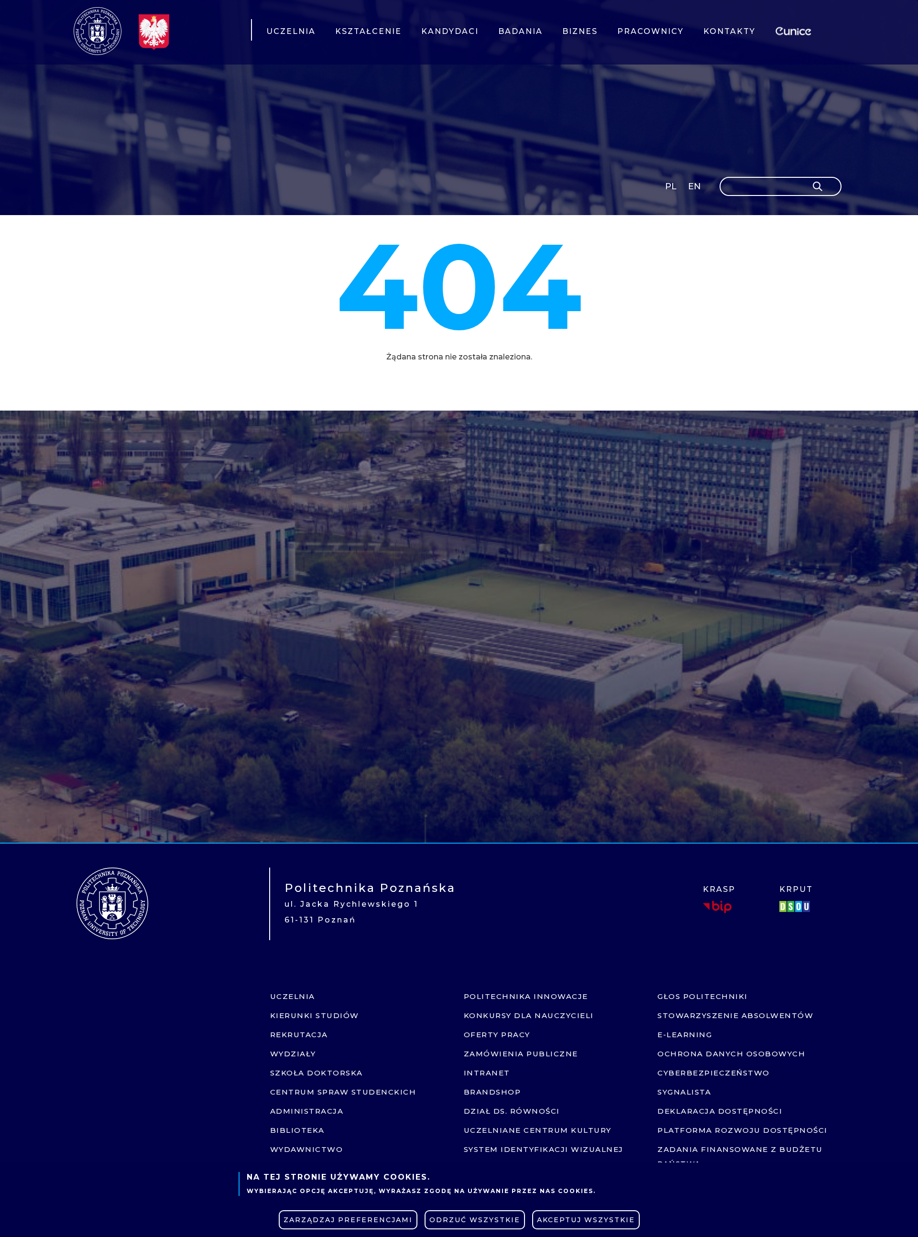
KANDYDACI (450, 31)
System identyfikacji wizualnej (543, 1149)
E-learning (684, 1034)
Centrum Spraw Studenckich (343, 1091)
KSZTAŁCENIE (368, 31)
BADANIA (520, 31)
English (695, 188)
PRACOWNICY (650, 31)
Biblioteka (297, 1130)
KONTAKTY (729, 31)
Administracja (307, 1111)
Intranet (487, 1072)
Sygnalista (684, 1091)
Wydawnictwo (306, 1149)
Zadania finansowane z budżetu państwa (740, 1156)
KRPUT (796, 889)
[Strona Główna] (97, 31)
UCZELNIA (291, 31)
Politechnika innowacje (526, 996)
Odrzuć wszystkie (474, 1219)
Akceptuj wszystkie (586, 1219)
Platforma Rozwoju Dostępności (742, 1130)
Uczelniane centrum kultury (538, 1130)
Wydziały (293, 1053)
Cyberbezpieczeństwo (713, 1072)
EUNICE (795, 30)
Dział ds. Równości (512, 1111)
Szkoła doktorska (316, 1072)
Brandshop (492, 1091)
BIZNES (580, 31)
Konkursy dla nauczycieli (529, 1015)
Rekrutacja (299, 1034)
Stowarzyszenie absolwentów (735, 1015)
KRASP (719, 889)
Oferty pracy (497, 1034)
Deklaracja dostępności (719, 1111)
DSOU (796, 906)
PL (671, 186)
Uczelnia (292, 996)
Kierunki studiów (314, 1015)
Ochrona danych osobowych (731, 1053)
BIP (717, 906)
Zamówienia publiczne (521, 1053)
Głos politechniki (702, 996)
